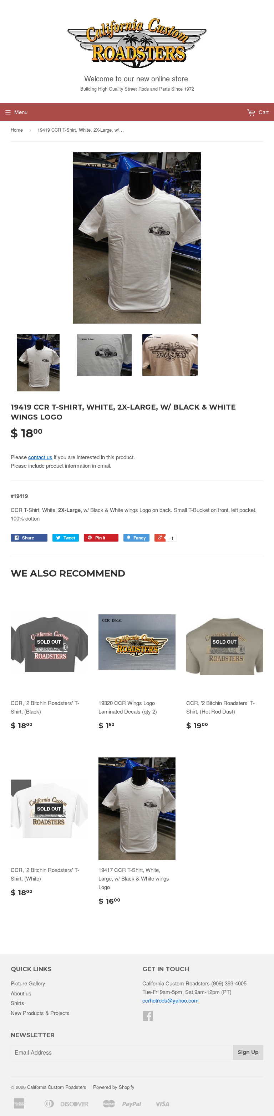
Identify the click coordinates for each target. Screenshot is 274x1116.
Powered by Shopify (114, 1087)
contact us (40, 457)
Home (17, 129)
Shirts (17, 1002)
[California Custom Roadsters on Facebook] (147, 1017)
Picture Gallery (28, 983)
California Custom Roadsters (56, 1087)
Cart (263, 112)
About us (21, 993)
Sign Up (248, 1052)
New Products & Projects (40, 1012)
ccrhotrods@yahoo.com (170, 1000)
